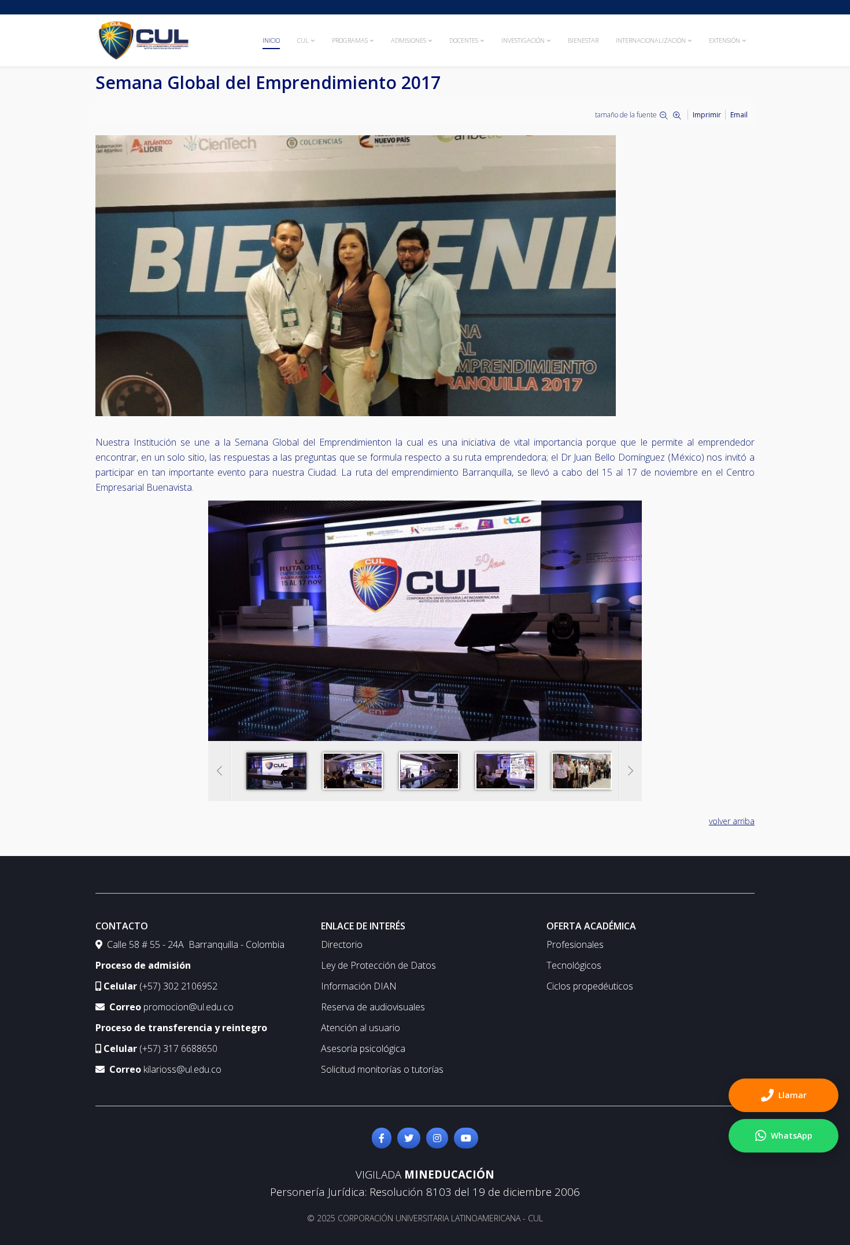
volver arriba (732, 821)
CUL (303, 40)
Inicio (271, 40)
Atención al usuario (360, 1027)
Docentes (463, 40)
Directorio (342, 944)
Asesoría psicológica (363, 1048)
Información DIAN (359, 986)
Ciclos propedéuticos (589, 986)
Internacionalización (651, 40)
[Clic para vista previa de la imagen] (425, 275)
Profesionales (575, 944)
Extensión (724, 40)
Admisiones (408, 40)
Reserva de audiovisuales (373, 1007)
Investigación (523, 40)
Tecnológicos (573, 965)
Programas (350, 40)
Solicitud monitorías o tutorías (382, 1069)
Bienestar (583, 40)
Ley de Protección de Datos (378, 965)
